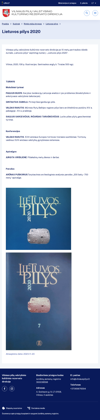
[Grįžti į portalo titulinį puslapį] (6, 3)
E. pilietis (84, 3)
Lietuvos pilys (52, 24)
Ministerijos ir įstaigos (67, 3)
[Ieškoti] (87, 13)
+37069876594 (78, 388)
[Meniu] (95, 13)
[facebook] (4, 388)
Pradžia (5, 24)
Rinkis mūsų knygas (33, 24)
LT (93, 3)
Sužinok (16, 24)
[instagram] (11, 388)
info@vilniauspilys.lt (80, 379)
